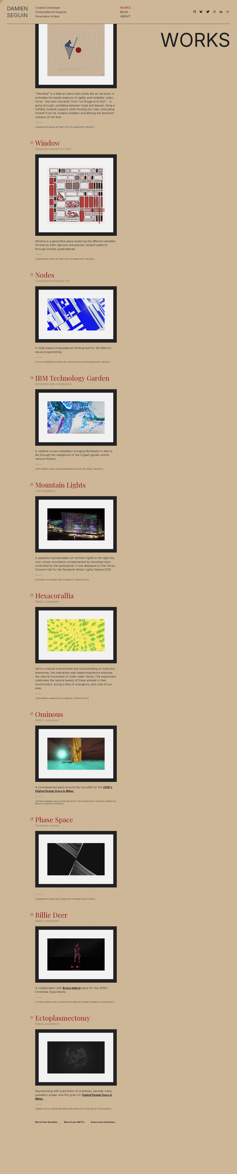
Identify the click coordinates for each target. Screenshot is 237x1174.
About (125, 16)
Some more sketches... (104, 1145)
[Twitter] (207, 12)
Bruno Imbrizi (72, 1011)
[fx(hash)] (227, 12)
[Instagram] (214, 12)
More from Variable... (47, 1145)
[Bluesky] (201, 12)
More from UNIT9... (75, 1145)
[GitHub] (194, 12)
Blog (124, 12)
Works (125, 7)
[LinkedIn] (221, 12)
